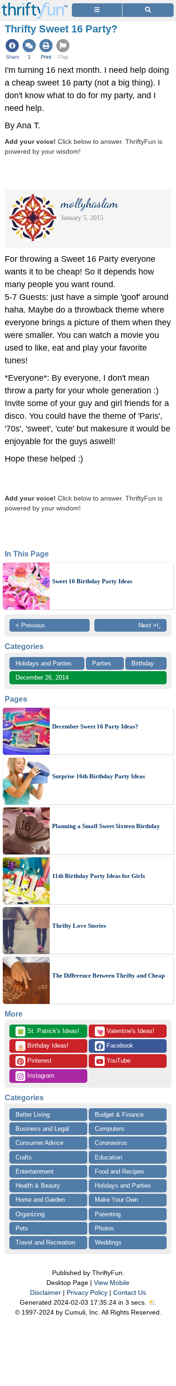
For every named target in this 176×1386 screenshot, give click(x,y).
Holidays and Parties (43, 663)
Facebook (119, 1045)
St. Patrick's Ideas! (48, 1031)
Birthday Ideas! (43, 1046)
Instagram (39, 1075)
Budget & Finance (119, 1114)
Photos (104, 1228)
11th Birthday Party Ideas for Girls (98, 875)
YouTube (117, 1060)
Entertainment (34, 1171)
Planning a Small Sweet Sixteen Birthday (106, 826)
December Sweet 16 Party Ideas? (95, 726)
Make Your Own (116, 1199)
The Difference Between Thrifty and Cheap (108, 975)
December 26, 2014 (42, 677)
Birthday (142, 663)
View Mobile (112, 1282)
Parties (101, 663)
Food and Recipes (119, 1171)
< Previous (30, 625)
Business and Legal (42, 1128)
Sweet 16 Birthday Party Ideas (92, 581)
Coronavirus (111, 1142)
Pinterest (38, 1060)
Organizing (30, 1214)
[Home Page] (34, 5)
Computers (109, 1128)
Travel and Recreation (45, 1242)
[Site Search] (148, 10)
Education (108, 1157)
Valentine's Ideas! (125, 1031)
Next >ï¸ (149, 625)
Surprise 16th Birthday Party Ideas (98, 776)
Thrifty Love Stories (79, 925)
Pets (21, 1228)
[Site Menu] (97, 10)
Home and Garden (40, 1199)
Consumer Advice (39, 1142)
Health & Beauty (37, 1185)
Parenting (108, 1214)
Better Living (32, 1114)
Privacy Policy (87, 1292)
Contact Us (129, 1292)
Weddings (108, 1242)
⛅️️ (152, 1302)
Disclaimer (45, 1292)
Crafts (23, 1157)
